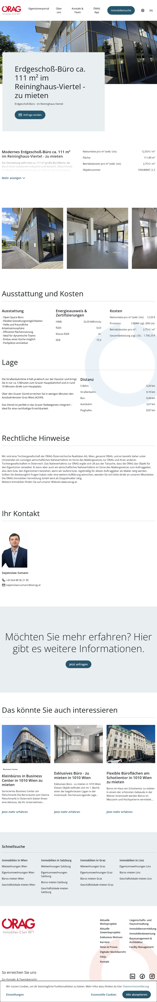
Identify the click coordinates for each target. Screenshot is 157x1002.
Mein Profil (142, 10)
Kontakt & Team (77, 10)
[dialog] (78, 991)
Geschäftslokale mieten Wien (18, 884)
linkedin (132, 976)
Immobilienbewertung (142, 933)
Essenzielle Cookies (103, 994)
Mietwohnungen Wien (14, 866)
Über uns (59, 10)
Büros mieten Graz (91, 878)
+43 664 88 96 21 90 (17, 580)
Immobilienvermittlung (142, 928)
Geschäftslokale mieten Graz (96, 884)
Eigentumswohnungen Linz (135, 866)
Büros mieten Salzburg (54, 882)
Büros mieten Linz (130, 872)
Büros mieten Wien (13, 878)
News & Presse (108, 947)
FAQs (103, 956)
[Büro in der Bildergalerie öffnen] (97, 238)
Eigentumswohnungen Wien (18, 872)
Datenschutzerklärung (136, 986)
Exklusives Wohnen (111, 937)
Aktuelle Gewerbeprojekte (110, 930)
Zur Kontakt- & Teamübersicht (19, 979)
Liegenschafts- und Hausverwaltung (140, 921)
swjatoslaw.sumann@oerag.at (23, 585)
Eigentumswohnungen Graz (96, 872)
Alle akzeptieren (136, 994)
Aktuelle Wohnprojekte (108, 921)
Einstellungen (15, 994)
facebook (142, 976)
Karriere (104, 942)
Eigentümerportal (39, 8)
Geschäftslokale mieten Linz (136, 878)
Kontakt (104, 961)
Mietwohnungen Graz (92, 866)
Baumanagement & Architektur (140, 940)
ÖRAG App (96, 10)
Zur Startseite (11, 10)
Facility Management (141, 947)
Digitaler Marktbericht (113, 952)
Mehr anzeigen (11, 178)
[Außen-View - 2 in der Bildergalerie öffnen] (32, 238)
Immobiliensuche (121, 10)
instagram (152, 976)
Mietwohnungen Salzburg (56, 866)
